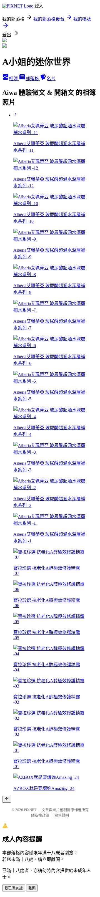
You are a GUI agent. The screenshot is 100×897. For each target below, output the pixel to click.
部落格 (33, 78)
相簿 (14, 78)
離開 (32, 888)
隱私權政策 (40, 815)
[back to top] (6, 799)
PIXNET (30, 810)
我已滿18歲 (13, 888)
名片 (51, 78)
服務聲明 (61, 815)
